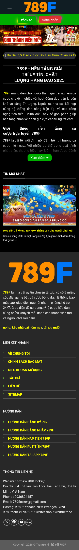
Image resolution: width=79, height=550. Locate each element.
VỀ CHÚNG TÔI (19, 354)
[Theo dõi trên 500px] (28, 522)
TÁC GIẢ (14, 378)
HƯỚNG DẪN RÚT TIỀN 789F (29, 447)
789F (6, 292)
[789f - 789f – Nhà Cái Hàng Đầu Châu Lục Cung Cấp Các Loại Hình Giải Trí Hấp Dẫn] (39, 7)
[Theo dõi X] (6, 522)
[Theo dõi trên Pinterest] (14, 522)
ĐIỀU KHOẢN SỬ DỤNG (25, 370)
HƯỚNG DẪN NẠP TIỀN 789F (29, 438)
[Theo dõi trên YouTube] (21, 522)
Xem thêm (38, 158)
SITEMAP (15, 394)
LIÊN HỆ (14, 386)
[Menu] (9, 7)
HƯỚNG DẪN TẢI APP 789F (28, 455)
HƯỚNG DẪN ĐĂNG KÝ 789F (28, 422)
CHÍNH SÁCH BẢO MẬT (25, 362)
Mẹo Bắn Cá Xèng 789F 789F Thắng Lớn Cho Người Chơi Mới (38, 230)
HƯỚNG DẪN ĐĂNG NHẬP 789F (31, 430)
